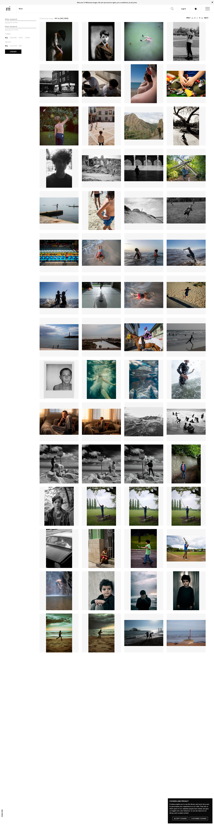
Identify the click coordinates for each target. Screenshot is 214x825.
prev (188, 18)
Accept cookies (180, 819)
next (206, 18)
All (6, 37)
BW (20, 46)
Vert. (21, 37)
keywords (11, 22)
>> (202, 18)
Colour (13, 46)
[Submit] (172, 8)
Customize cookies (198, 819)
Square (13, 37)
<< (192, 18)
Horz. (27, 37)
